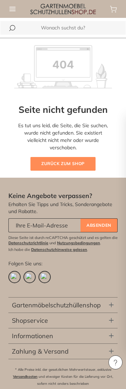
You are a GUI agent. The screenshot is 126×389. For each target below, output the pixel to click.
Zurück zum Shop (63, 163)
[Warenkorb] (113, 9)
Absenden (98, 225)
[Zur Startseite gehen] (63, 8)
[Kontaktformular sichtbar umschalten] (115, 362)
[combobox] (63, 28)
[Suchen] (12, 28)
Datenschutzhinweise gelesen (59, 249)
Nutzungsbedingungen (78, 242)
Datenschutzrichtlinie (28, 242)
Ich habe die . (48, 249)
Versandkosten (25, 376)
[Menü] (12, 9)
